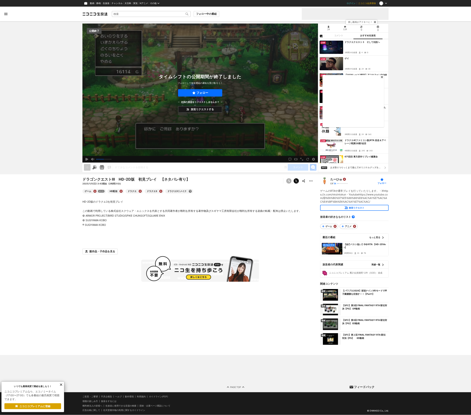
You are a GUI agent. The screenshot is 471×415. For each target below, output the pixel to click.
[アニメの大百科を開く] (354, 226)
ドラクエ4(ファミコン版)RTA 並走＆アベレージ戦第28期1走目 (365, 142)
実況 (135, 3)
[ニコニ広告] (94, 167)
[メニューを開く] (6, 14)
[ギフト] (102, 167)
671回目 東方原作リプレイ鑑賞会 (361, 156)
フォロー (202, 92)
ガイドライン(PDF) (158, 397)
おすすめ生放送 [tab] (368, 35)
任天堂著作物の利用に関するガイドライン (124, 410)
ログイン (351, 3)
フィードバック (364, 387)
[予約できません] (288, 181)
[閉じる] (375, 22)
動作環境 (129, 397)
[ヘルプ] (353, 216)
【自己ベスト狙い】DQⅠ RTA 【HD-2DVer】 (365, 246)
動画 (92, 3)
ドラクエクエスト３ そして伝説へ (362, 42)
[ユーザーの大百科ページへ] (344, 179)
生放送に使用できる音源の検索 (120, 406)
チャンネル (117, 3)
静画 (98, 3)
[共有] (303, 181)
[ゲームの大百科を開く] (94, 191)
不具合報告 (106, 397)
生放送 (106, 3)
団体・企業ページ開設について (154, 406)
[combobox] (151, 14)
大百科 (128, 3)
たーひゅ (336, 179)
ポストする (296, 181)
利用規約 (141, 397)
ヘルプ (118, 397)
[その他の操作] (311, 181)
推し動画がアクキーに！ (360, 22)
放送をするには (108, 401)
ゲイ (347, 58)
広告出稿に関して (91, 410)
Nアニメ (144, 3)
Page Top (235, 387)
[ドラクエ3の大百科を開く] (160, 191)
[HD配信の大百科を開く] (121, 191)
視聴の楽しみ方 (90, 401)
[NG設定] (321, 36)
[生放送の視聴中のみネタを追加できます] (87, 167)
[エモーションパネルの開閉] (313, 167)
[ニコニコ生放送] (94, 14)
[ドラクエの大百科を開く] (140, 191)
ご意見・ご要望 (90, 396)
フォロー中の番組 (206, 13)
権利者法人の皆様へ (92, 405)
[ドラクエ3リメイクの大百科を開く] (190, 191)
